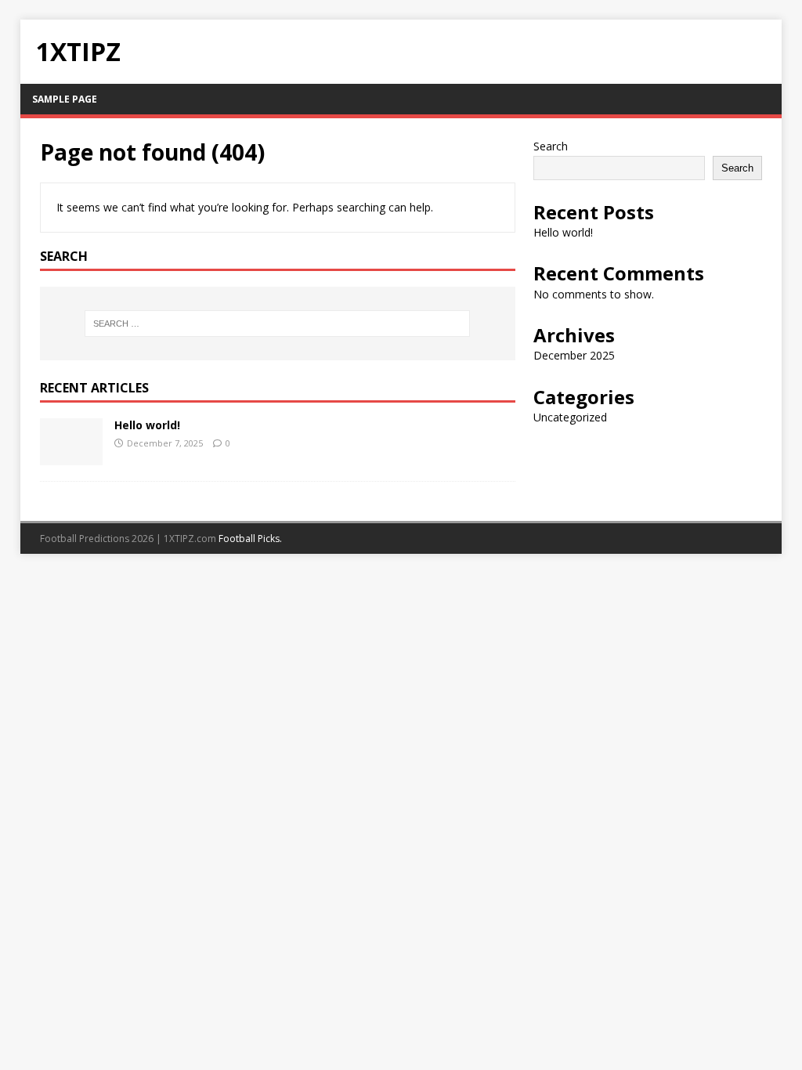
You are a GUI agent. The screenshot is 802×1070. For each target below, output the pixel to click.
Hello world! (147, 425)
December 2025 (574, 355)
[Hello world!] (71, 456)
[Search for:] (277, 323)
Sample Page (64, 99)
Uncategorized (570, 417)
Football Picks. (250, 538)
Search (550, 146)
